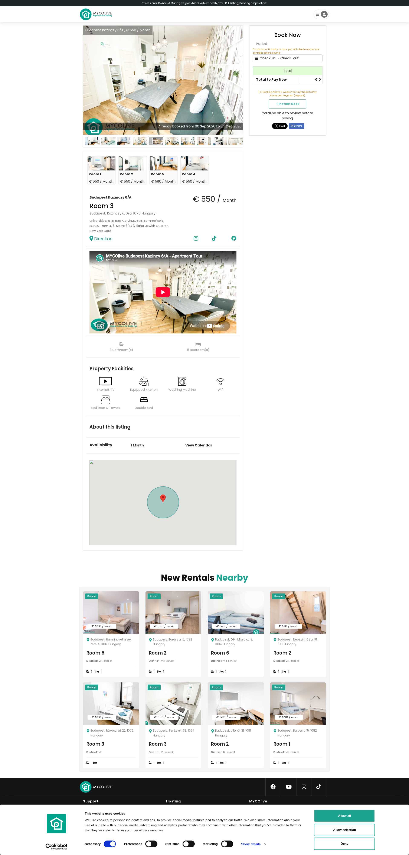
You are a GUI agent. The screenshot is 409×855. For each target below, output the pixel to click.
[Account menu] (321, 14)
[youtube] (289, 787)
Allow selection (344, 830)
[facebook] (273, 787)
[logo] (96, 14)
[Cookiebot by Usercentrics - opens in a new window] (56, 847)
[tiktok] (318, 787)
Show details (251, 844)
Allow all (344, 816)
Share (297, 126)
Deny (344, 843)
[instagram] (304, 787)
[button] (239, 80)
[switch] (147, 843)
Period (261, 43)
